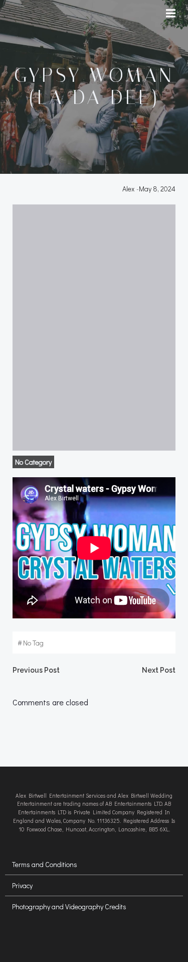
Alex (128, 188)
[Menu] (171, 13)
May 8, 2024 (157, 188)
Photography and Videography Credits (69, 906)
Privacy (22, 885)
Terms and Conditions (44, 864)
